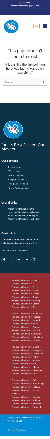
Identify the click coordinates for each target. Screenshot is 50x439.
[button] (45, 26)
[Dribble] (30, 12)
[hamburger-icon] (36, 26)
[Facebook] (16, 12)
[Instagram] (35, 12)
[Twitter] (21, 12)
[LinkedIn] (26, 12)
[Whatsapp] (11, 259)
